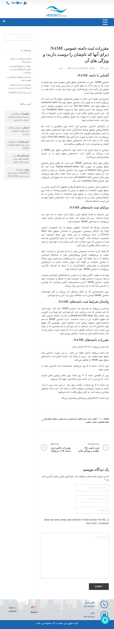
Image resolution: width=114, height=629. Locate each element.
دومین (88, 421)
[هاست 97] (57, 11)
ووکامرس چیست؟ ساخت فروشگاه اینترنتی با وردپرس (19, 86)
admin (92, 68)
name (106, 418)
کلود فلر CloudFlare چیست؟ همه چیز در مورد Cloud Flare (18, 173)
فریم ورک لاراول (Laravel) (20, 92)
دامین (94, 421)
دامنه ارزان (47, 418)
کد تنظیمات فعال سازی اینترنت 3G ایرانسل (21, 159)
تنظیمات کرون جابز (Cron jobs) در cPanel (18, 145)
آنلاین (94, 418)
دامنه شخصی (103, 421)
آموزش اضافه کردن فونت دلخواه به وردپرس (19, 131)
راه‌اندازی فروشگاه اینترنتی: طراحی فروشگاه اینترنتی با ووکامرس (20, 69)
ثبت (89, 418)
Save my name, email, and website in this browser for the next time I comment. (76, 521)
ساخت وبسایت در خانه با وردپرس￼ (20, 60)
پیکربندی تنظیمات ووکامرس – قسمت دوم (18, 78)
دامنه (61, 68)
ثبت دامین (72, 418)
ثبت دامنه (82, 418)
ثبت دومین (62, 418)
